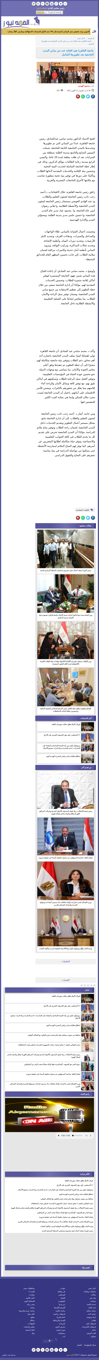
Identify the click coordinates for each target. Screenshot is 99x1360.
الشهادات (31, 1324)
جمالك (32, 1320)
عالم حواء (31, 1314)
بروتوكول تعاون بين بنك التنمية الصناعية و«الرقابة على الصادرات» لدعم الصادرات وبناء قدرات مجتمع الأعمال (61, 747)
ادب (63, 1336)
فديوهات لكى (91, 1324)
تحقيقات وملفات (90, 1292)
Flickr (43, 4)
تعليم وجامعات (29, 1327)
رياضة (32, 1308)
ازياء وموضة (91, 1317)
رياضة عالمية (60, 1311)
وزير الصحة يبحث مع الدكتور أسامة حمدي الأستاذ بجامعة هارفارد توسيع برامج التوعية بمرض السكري (65, 616)
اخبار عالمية (30, 1298)
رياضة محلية (91, 1311)
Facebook (65, 4)
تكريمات (62, 1324)
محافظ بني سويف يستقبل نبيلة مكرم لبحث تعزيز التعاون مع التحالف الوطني (54, 1035)
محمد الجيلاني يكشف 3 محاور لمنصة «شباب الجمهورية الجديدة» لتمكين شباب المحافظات (49, 1045)
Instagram (47, 4)
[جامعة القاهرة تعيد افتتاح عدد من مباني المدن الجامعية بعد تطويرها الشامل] (83, 96)
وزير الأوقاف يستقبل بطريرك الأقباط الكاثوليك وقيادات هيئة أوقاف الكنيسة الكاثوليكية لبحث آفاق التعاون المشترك (65, 662)
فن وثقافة (61, 1292)
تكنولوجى (61, 1301)
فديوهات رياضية (59, 1314)
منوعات (93, 1301)
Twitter (61, 4)
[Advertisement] (65, 118)
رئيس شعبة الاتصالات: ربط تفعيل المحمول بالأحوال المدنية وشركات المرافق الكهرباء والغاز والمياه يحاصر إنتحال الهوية (65, 812)
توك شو (93, 1298)
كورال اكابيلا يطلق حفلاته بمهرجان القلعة (66, 724)
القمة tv (32, 1292)
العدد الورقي (91, 1333)
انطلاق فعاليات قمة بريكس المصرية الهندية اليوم (63, 756)
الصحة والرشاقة (59, 1320)
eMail (34, 4)
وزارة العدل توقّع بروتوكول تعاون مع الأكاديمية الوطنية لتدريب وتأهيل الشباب (65, 948)
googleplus (56, 4)
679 (58, 91)
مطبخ (33, 1317)
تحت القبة (92, 1308)
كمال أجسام (30, 1330)
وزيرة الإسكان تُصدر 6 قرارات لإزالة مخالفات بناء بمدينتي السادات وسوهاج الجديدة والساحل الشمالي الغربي (65, 903)
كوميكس (62, 1295)
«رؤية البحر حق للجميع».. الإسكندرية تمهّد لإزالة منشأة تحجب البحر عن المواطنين (52, 1064)
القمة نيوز (70, 1355)
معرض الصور (60, 1327)
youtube (52, 4)
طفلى (93, 1320)
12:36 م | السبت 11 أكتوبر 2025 (78, 91)
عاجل (94, 1330)
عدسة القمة (91, 1304)
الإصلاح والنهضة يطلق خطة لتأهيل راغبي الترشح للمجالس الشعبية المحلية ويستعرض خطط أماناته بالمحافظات (65, 710)
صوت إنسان (60, 1330)
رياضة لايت (92, 1314)
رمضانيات (61, 1333)
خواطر (93, 1336)
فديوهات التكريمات (89, 1327)
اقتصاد (62, 1298)
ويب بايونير (6, 1355)
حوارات (32, 1295)
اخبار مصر (92, 1288)
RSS (38, 4)
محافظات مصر (29, 1288)
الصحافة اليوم (29, 1301)
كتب (86, 86)
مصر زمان (31, 1304)
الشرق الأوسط (59, 1308)
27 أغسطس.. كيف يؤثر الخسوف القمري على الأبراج (62, 735)
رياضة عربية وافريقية (27, 1311)
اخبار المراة (61, 1317)
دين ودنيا (62, 1304)
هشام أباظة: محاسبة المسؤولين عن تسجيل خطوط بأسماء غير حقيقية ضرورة (66, 858)
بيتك (33, 1333)
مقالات (93, 1295)
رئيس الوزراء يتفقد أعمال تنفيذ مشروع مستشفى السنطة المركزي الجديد (65, 570)
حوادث (62, 1288)
